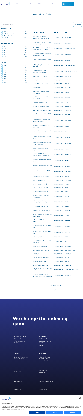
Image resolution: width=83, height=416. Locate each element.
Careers (47, 3)
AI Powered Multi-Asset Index (40, 206)
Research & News (39, 3)
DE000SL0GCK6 (58, 71)
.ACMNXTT (68, 154)
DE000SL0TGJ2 (58, 149)
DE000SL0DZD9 (58, 215)
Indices (18, 3)
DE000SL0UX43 (58, 270)
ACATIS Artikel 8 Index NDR (40, 80)
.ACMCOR (67, 137)
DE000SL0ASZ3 (58, 206)
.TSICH (67, 261)
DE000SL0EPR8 (58, 166)
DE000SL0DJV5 (58, 261)
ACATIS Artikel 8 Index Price (40, 83)
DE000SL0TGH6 (58, 143)
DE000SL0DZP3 (58, 241)
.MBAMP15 (68, 172)
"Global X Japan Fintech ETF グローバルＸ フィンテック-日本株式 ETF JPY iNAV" (42, 49)
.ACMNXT (67, 149)
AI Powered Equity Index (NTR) (41, 184)
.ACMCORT (68, 143)
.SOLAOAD (68, 180)
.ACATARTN (68, 80)
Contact (16, 389)
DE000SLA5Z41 (58, 126)
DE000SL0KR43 (58, 187)
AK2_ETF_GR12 (58, 254)
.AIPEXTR (67, 232)
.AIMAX (67, 206)
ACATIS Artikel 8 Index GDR (40, 76)
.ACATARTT (68, 76)
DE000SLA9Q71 (58, 160)
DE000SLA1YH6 (58, 87)
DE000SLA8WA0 (58, 237)
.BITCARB (67, 60)
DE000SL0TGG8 (58, 137)
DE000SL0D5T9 (58, 265)
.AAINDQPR (68, 110)
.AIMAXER (67, 210)
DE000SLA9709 (58, 257)
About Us (54, 3)
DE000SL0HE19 (58, 246)
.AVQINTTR (68, 275)
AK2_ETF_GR (36, 254)
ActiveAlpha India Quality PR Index (42, 110)
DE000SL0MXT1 (58, 176)
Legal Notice (17, 371)
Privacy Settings (43, 389)
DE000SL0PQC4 (58, 43)
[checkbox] (2, 32)
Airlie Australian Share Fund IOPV (41, 250)
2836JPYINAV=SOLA (70, 48)
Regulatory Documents (45, 381)
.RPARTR (67, 160)
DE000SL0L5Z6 (58, 60)
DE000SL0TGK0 (58, 154)
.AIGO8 (67, 202)
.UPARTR (67, 166)
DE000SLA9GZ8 (58, 221)
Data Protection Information (43, 371)
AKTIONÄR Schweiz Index (40, 261)
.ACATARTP (68, 83)
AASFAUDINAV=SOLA (70, 250)
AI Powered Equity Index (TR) (40, 191)
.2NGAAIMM (68, 54)
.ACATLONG (68, 87)
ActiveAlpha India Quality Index (41, 106)
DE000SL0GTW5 (58, 202)
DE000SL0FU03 (58, 98)
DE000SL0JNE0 (58, 66)
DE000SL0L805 (58, 180)
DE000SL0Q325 (58, 172)
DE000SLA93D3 (58, 250)
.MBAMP (67, 176)
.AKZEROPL (68, 265)
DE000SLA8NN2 (58, 232)
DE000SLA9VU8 (58, 196)
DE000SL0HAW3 (58, 76)
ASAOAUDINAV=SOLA (71, 71)
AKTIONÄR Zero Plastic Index (40, 265)
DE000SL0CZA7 (58, 54)
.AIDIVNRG (68, 246)
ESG (31, 3)
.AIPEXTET (67, 241)
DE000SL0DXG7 (58, 48)
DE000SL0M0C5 (58, 210)
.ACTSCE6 (67, 115)
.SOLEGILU (68, 43)
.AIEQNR (67, 184)
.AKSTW (67, 257)
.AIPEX (66, 237)
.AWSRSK (67, 132)
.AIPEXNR (67, 221)
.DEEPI (66, 102)
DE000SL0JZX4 (58, 115)
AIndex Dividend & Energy (40, 246)
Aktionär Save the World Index (41, 257)
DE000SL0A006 (58, 102)
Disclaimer (17, 381)
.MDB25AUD (68, 37)
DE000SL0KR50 (58, 184)
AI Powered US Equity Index (40, 237)
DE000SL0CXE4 (58, 120)
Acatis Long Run (37, 87)
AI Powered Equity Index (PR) (40, 187)
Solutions (25, 3)
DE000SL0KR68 (58, 191)
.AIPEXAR (67, 215)
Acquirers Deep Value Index (40, 102)
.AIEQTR (67, 191)
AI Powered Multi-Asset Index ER (41, 210)
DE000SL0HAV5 (58, 80)
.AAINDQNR (68, 106)
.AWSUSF (67, 126)
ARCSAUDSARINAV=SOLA (72, 270)
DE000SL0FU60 (58, 92)
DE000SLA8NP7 (58, 226)
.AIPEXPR (67, 226)
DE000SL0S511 (58, 110)
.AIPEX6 (67, 196)
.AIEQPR (67, 187)
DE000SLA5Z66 (58, 275)
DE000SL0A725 (58, 132)
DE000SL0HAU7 (58, 83)
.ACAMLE (67, 92)
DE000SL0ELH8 (58, 37)
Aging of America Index (39, 180)
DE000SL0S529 (58, 106)
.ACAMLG (67, 98)
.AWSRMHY (68, 120)
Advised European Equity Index (41, 176)
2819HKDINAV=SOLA (70, 66)
